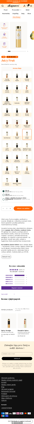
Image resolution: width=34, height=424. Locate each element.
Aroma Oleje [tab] (17, 68)
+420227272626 (6, 408)
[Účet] (24, 6)
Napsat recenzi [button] (17, 288)
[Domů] (13, 5)
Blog (2, 387)
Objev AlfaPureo (6, 398)
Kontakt (3, 382)
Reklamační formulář (8, 391)
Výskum (4, 400)
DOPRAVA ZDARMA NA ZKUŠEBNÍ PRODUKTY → (17, 1)
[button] (2, 6)
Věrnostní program (7, 389)
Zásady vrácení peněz (8, 384)
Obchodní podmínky (8, 378)
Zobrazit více (6, 257)
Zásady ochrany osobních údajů (11, 380)
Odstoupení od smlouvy (9, 396)
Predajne (4, 393)
